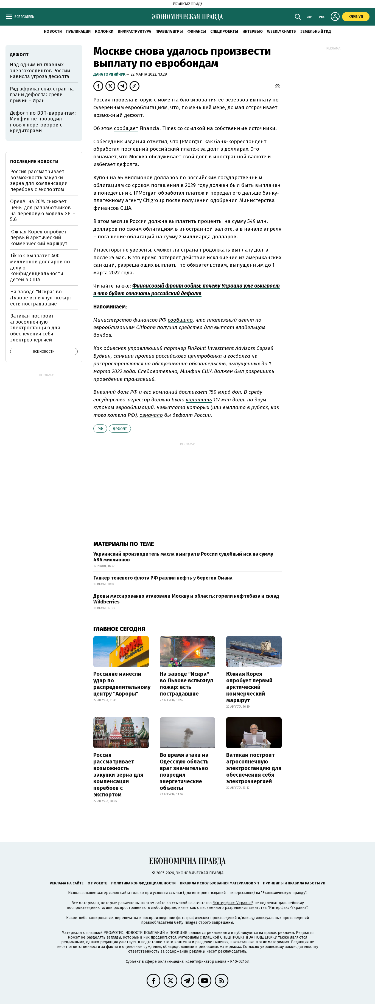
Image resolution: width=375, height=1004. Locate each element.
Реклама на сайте (66, 883)
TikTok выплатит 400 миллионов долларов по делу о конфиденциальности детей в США (40, 267)
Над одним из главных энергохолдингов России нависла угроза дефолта (40, 70)
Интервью (252, 31)
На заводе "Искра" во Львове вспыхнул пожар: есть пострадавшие (186, 684)
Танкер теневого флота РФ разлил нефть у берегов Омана (163, 578)
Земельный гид (315, 31)
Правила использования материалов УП (219, 883)
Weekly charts (281, 31)
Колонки (104, 31)
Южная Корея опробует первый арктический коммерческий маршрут (249, 687)
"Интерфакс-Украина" (233, 903)
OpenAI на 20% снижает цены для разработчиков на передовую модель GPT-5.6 (42, 210)
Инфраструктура (134, 31)
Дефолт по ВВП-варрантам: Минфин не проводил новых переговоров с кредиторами (43, 122)
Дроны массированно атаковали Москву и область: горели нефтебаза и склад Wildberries (186, 599)
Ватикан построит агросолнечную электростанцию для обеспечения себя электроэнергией (253, 768)
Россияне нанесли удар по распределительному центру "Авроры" (121, 684)
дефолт (120, 429)
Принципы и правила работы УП (294, 883)
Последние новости (34, 161)
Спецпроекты (224, 31)
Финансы (196, 31)
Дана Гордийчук (109, 74)
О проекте (97, 883)
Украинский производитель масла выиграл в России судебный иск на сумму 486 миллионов (183, 557)
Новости (53, 31)
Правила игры (169, 31)
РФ (100, 429)
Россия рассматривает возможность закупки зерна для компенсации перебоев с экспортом (118, 775)
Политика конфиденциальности (143, 883)
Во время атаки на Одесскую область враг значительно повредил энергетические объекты (184, 771)
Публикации (78, 31)
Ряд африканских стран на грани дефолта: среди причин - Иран (42, 95)
